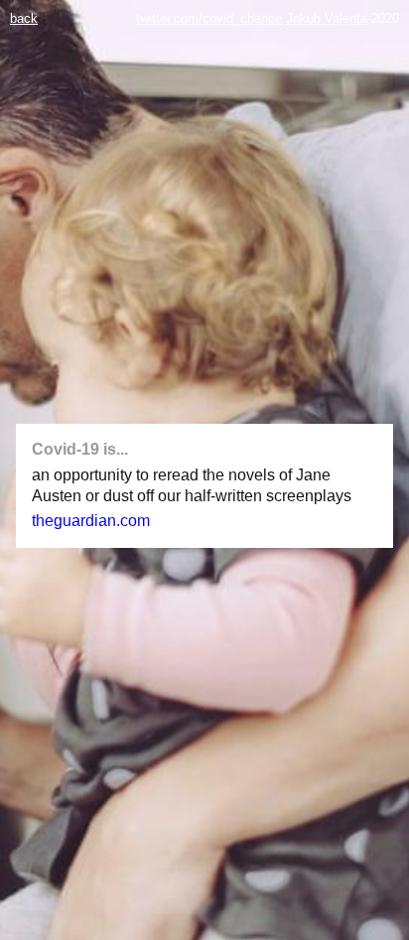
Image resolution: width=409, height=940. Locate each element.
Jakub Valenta (326, 18)
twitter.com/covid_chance (209, 18)
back (24, 18)
